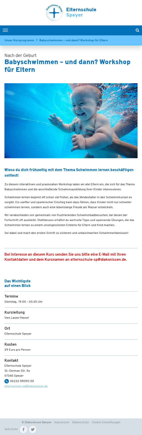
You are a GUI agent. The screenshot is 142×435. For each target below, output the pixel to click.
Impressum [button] (61, 422)
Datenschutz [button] (80, 422)
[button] (23, 429)
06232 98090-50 (22, 381)
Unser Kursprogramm (19, 40)
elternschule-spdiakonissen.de (26, 386)
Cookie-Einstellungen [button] (106, 422)
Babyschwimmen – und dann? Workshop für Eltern (73, 40)
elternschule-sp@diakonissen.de (98, 260)
